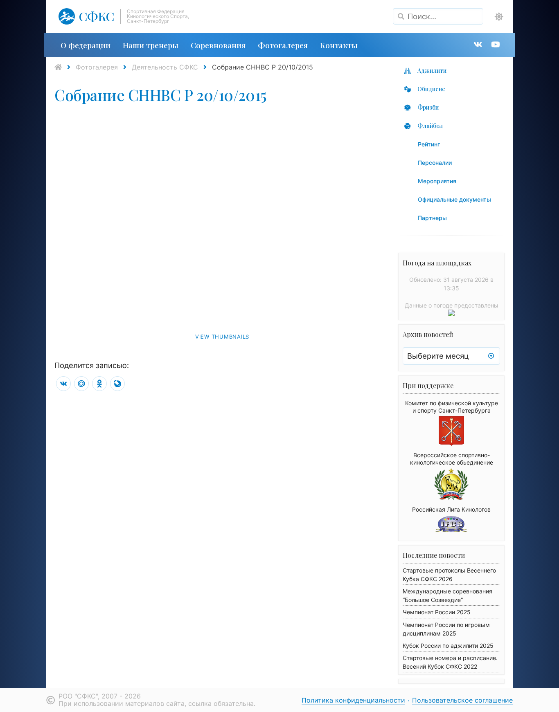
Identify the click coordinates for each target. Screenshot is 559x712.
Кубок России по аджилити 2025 (448, 645)
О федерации (85, 45)
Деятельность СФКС (165, 67)
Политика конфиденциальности (353, 700)
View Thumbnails (222, 336)
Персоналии (435, 162)
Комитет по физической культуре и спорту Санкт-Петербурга (451, 407)
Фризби (428, 107)
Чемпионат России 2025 (437, 612)
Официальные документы (454, 199)
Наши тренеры (150, 45)
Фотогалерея (283, 45)
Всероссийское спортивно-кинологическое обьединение (451, 458)
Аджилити (431, 70)
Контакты (339, 45)
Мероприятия (437, 180)
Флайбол (430, 126)
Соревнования (218, 45)
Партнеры (432, 217)
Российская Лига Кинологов (451, 509)
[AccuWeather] (451, 314)
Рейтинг (429, 144)
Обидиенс (431, 89)
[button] (499, 16)
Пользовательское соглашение (462, 700)
